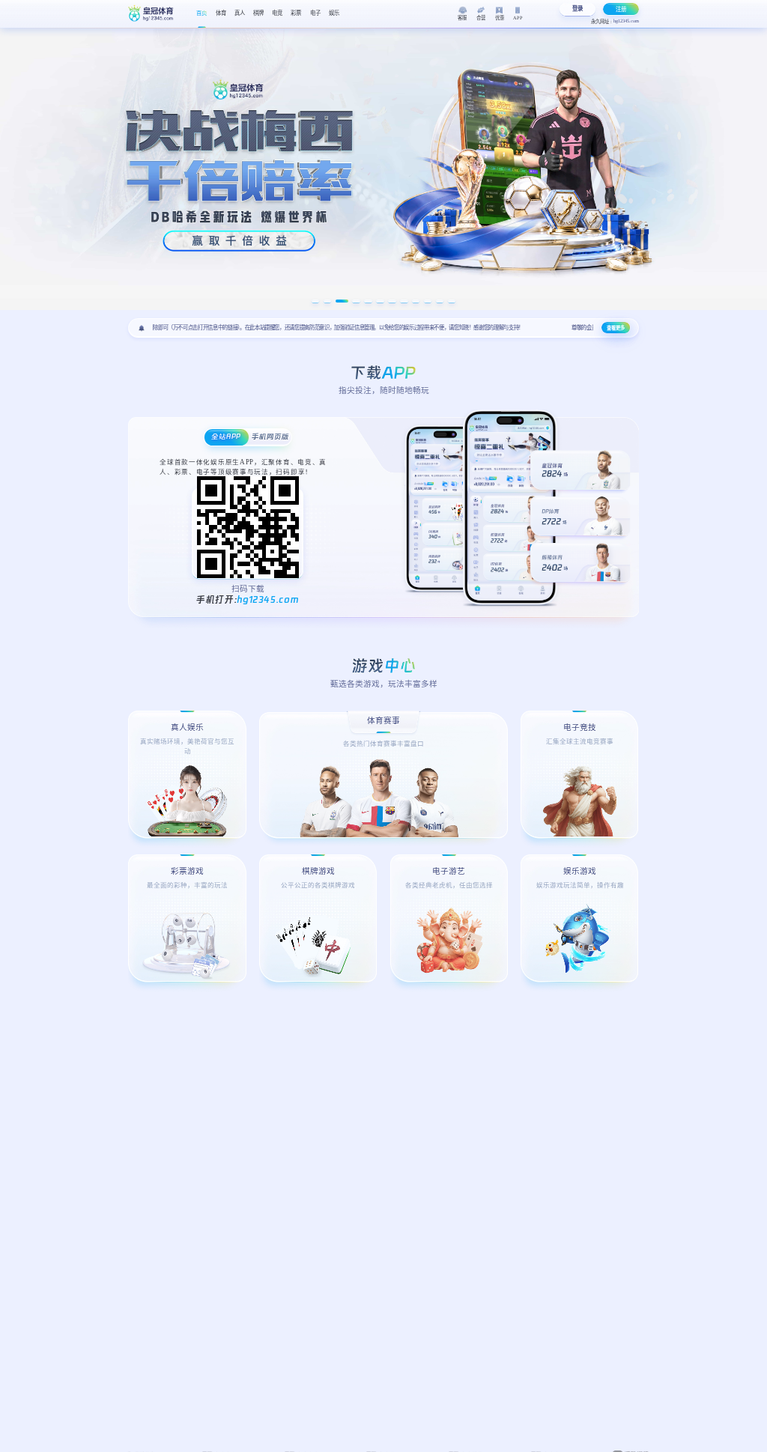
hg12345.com (268, 598)
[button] (316, 301)
